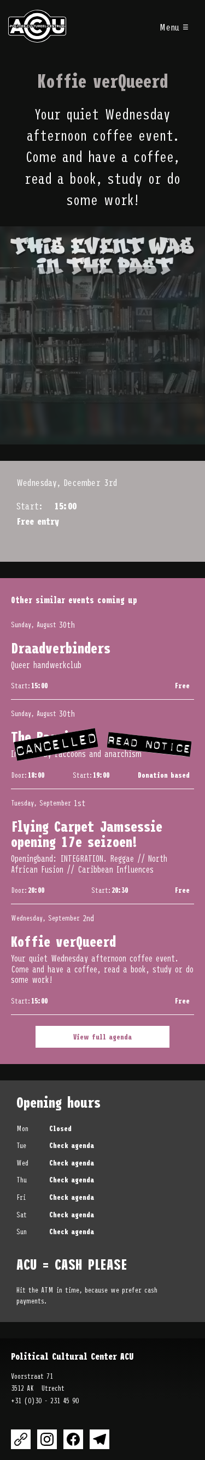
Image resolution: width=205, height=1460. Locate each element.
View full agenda (102, 1036)
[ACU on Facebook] (73, 1439)
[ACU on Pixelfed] (21, 1439)
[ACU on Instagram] (47, 1439)
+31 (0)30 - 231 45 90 (45, 1400)
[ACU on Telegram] (99, 1439)
